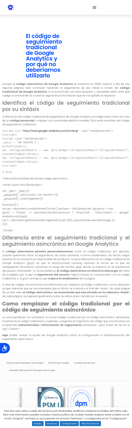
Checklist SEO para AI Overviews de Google (32, 370)
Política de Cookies (58, 362)
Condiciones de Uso (84, 362)
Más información (90, 423)
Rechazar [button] (52, 423)
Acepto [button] (38, 423)
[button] (94, 7)
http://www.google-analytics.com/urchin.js (50, 131)
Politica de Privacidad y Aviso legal (24, 362)
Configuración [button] (69, 423)
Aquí (5, 335)
